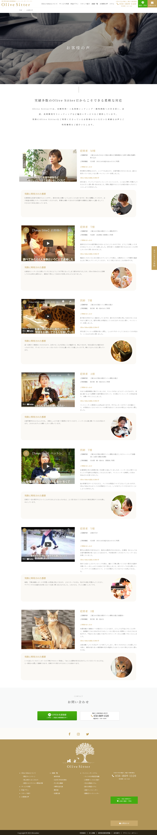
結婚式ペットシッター (91, 793)
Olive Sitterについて (49, 4)
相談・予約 (143, 5)
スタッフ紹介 (85, 4)
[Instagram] (78, 734)
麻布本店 (57, 776)
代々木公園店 (58, 783)
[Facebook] (69, 734)
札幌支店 (57, 793)
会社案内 (117, 833)
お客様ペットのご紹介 (91, 780)
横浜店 (56, 790)
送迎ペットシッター (91, 790)
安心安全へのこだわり (30, 780)
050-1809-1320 (126, 4)
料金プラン (75, 4)
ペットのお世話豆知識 (91, 776)
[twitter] (87, 734)
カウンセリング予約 (154, 258)
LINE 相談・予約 (124, 800)
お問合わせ (152, 5)
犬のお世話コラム (90, 783)
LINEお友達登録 (57, 716)
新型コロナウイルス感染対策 (33, 783)
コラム (111, 4)
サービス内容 (64, 4)
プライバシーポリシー (130, 833)
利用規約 (83, 833)
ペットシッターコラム (89, 773)
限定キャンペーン (29, 776)
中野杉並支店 (58, 786)
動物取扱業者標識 (104, 833)
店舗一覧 (95, 4)
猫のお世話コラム (90, 786)
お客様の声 (104, 4)
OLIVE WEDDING (60, 780)
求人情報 (92, 833)
